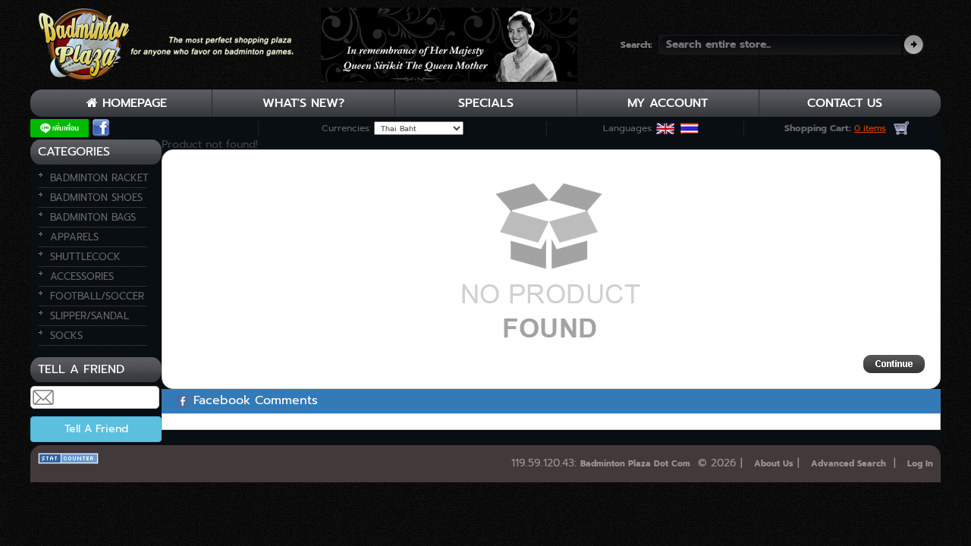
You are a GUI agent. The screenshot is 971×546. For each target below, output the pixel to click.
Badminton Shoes (96, 197)
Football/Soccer (97, 296)
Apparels (74, 237)
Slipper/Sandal (89, 316)
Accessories (82, 276)
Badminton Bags (93, 217)
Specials (486, 103)
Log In (920, 463)
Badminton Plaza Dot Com (635, 463)
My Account (667, 103)
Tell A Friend (96, 429)
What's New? (303, 103)
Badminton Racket (99, 178)
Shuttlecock (85, 256)
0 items (870, 128)
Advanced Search (848, 463)
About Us (773, 463)
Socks (66, 335)
